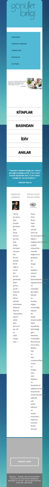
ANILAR (24, 153)
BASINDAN (24, 126)
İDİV (24, 139)
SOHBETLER (16, 50)
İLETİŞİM (15, 64)
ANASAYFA (16, 37)
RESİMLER (16, 57)
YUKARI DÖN (24, 462)
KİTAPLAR (25, 113)
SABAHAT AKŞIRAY (19, 44)
